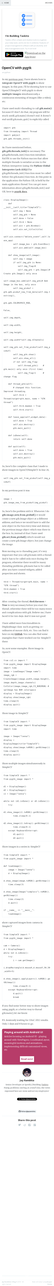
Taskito (44, 1084)
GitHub (18, 634)
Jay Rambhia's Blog (9, 1282)
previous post (16, 79)
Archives (48, 3)
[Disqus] (27, 1163)
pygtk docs (20, 191)
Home (6, 3)
